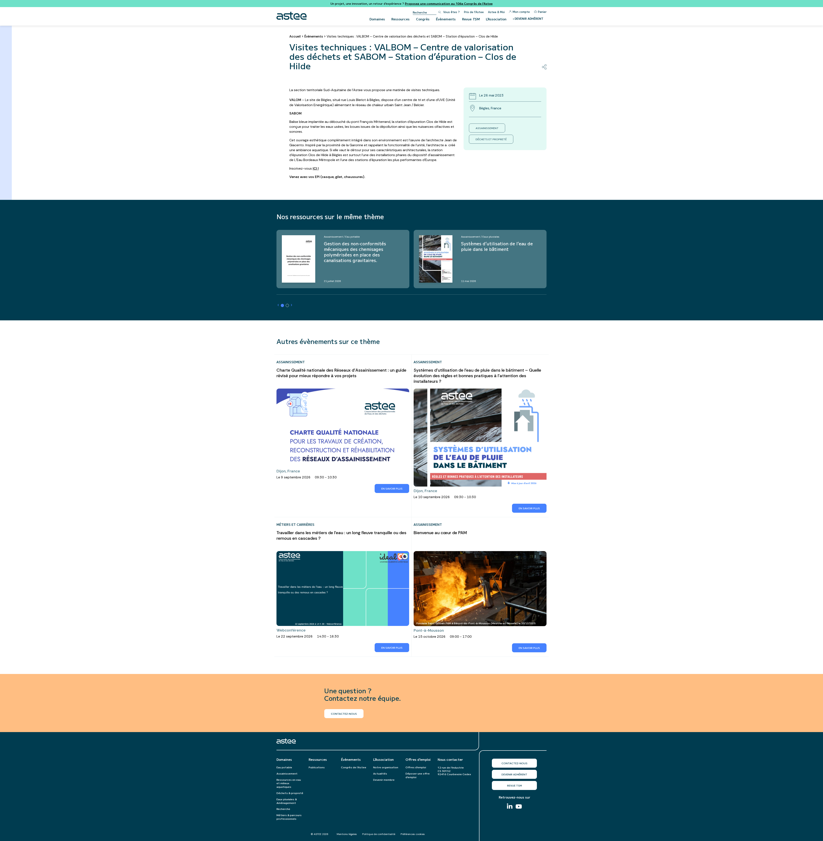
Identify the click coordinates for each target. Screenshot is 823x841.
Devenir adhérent (514, 774)
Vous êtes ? (451, 12)
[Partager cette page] (544, 66)
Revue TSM (514, 785)
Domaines (377, 19)
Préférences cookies (413, 834)
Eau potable (284, 767)
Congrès (423, 19)
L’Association (496, 19)
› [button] (278, 305)
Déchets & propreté (289, 793)
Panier (542, 12)
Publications (317, 767)
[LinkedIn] (509, 806)
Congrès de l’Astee (353, 767)
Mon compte (521, 12)
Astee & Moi (496, 12)
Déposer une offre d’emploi (417, 775)
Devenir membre (384, 779)
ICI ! (316, 168)
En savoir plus (391, 488)
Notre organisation (385, 767)
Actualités (380, 773)
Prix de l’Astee (474, 12)
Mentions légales (347, 834)
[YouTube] (519, 807)
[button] (282, 305)
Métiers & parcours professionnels (289, 816)
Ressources (400, 19)
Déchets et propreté (491, 139)
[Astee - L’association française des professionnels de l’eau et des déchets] (291, 16)
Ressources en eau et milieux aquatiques (288, 783)
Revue (470, 19)
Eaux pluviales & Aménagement (286, 801)
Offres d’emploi (418, 759)
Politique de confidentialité (378, 834)
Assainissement (487, 128)
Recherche (283, 809)
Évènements (446, 19)
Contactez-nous (514, 763)
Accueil (295, 36)
